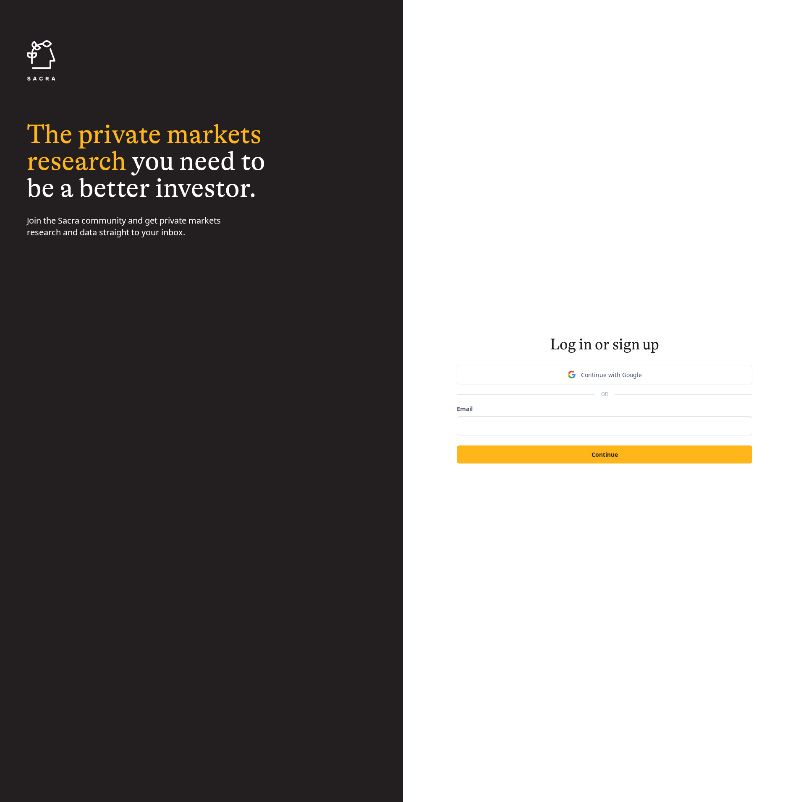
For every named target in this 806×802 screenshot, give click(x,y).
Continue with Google (611, 375)
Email (465, 409)
